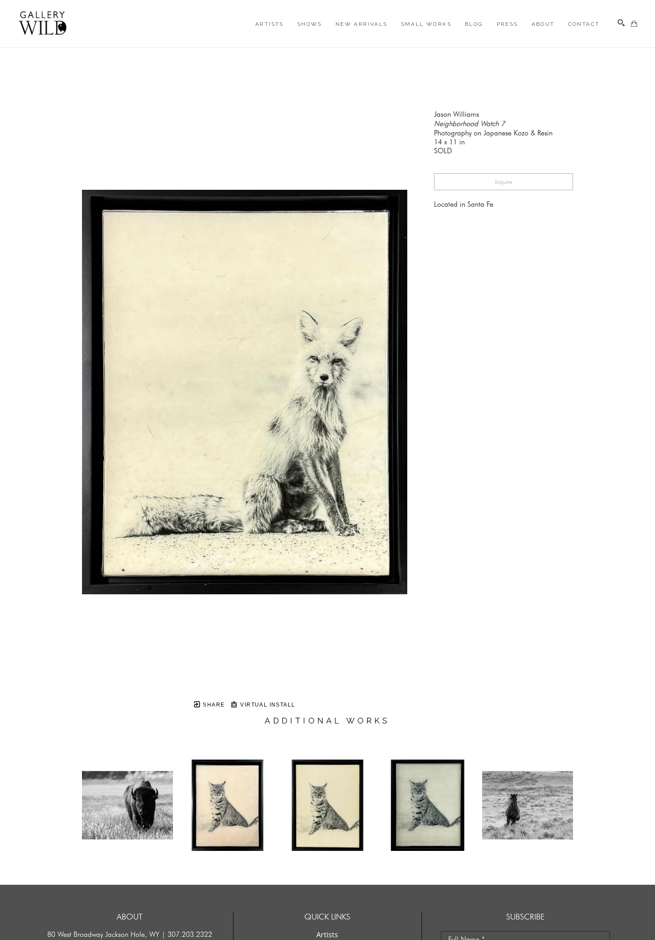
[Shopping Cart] (634, 23)
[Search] (621, 22)
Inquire (503, 181)
